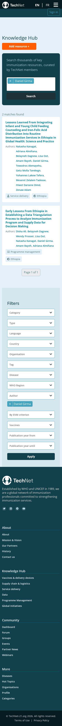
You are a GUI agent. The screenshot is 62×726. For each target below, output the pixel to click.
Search (31, 96)
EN (37, 5)
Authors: (10, 146)
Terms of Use (22, 720)
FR (48, 5)
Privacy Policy (41, 720)
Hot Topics (8, 681)
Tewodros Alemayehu (28, 165)
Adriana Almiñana (26, 151)
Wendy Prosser (25, 236)
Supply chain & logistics (16, 583)
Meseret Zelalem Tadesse (31, 180)
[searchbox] (31, 87)
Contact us (8, 557)
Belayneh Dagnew (26, 156)
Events (6, 643)
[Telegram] (17, 509)
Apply (31, 456)
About (5, 534)
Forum (6, 632)
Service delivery (19, 196)
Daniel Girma (40, 160)
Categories (8, 698)
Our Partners (9, 545)
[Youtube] (24, 509)
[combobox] (31, 84)
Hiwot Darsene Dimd (28, 185)
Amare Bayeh (24, 160)
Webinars (7, 655)
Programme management (25, 251)
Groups (6, 638)
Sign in (53, 12)
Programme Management (17, 600)
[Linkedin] (11, 509)
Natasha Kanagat (26, 146)
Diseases (7, 676)
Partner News (10, 649)
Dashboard (8, 627)
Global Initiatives (12, 606)
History (6, 551)
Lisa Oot (43, 156)
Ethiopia (41, 196)
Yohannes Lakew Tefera (30, 175)
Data (5, 594)
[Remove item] (10, 81)
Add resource (18, 46)
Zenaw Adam (23, 189)
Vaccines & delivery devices (18, 577)
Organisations (10, 687)
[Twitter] (4, 509)
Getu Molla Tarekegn (28, 170)
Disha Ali (21, 231)
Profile (6, 692)
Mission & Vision (12, 540)
